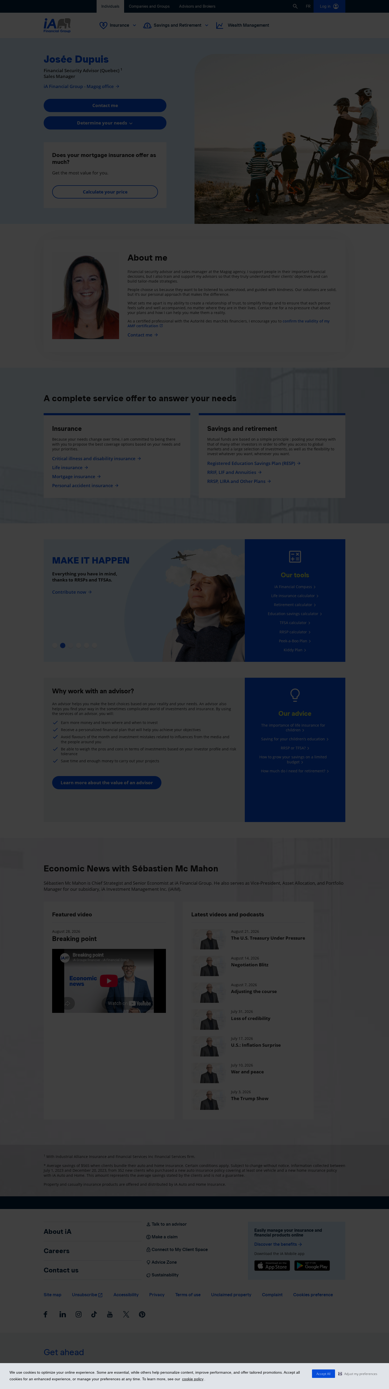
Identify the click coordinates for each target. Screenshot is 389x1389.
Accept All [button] (323, 1374)
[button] (357, 1373)
